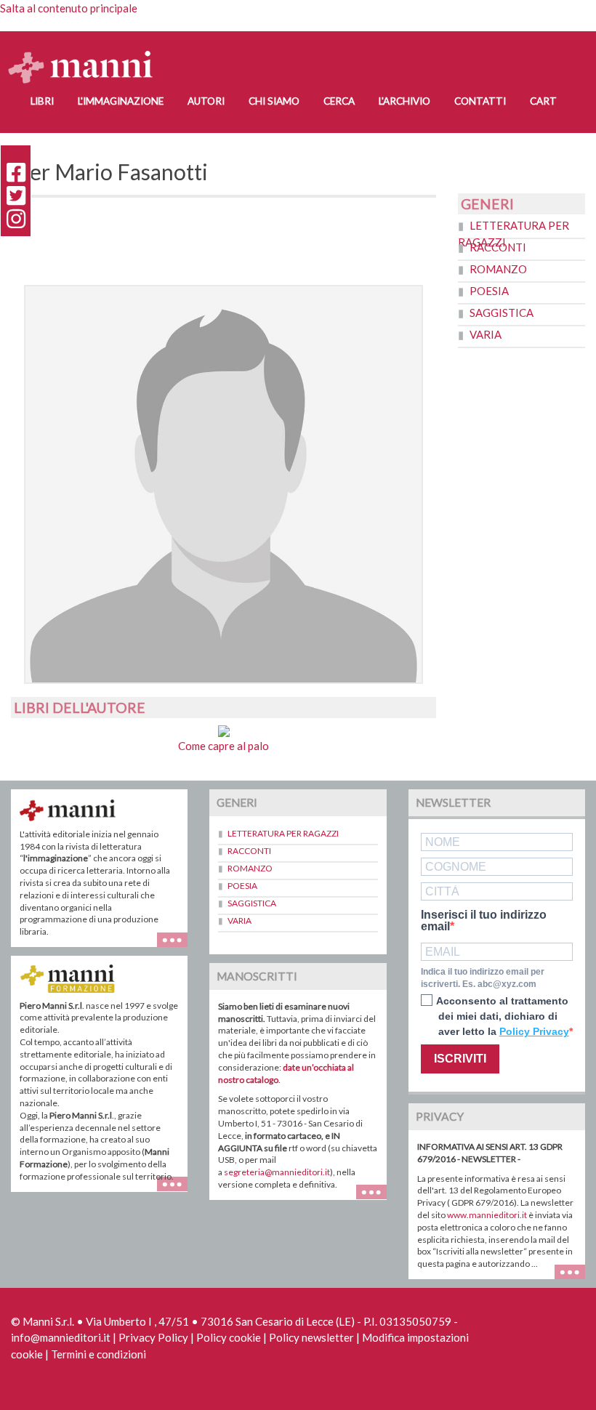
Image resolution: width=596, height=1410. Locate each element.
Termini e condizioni (98, 1354)
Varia (486, 334)
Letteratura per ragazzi (283, 833)
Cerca (339, 101)
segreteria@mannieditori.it (277, 1172)
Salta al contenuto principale (68, 8)
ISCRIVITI (460, 1058)
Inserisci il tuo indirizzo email (484, 921)
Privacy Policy (153, 1337)
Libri (42, 101)
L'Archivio (404, 101)
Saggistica (501, 312)
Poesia (489, 290)
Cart (543, 101)
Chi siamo (274, 101)
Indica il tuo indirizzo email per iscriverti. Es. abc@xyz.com (482, 978)
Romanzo (498, 268)
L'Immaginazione (121, 101)
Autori (206, 101)
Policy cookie (228, 1337)
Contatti (480, 101)
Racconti (498, 247)
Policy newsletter (311, 1337)
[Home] (86, 52)
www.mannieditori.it (487, 1214)
